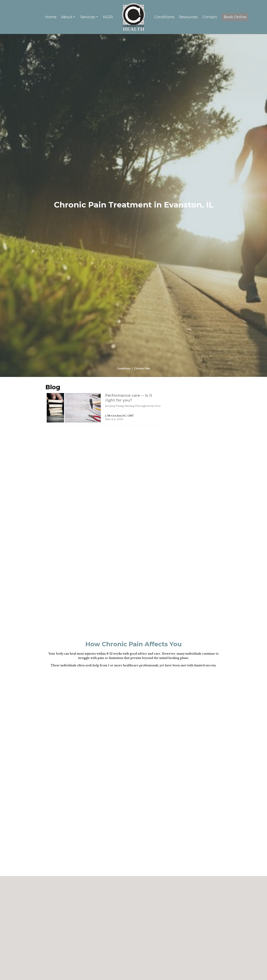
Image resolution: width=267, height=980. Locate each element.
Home (50, 17)
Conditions (164, 17)
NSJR (108, 17)
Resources (188, 17)
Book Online (235, 17)
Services (87, 17)
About (66, 17)
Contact (209, 17)
